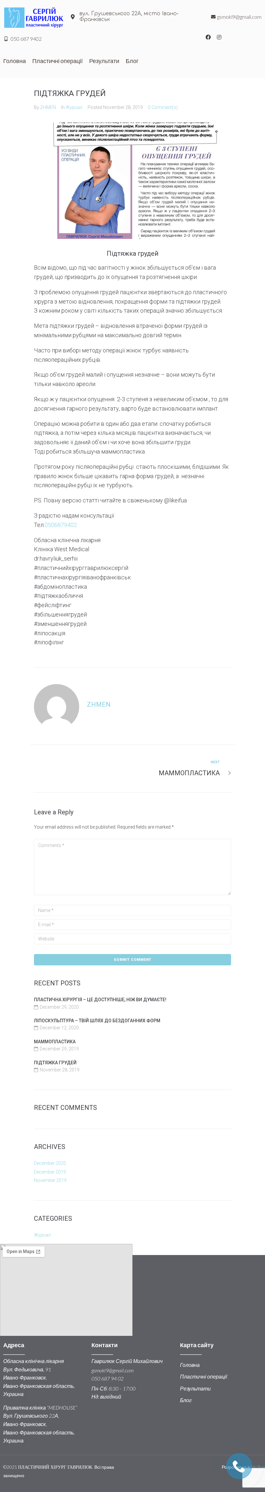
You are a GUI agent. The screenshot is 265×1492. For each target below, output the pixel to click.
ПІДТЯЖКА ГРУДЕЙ (55, 1062)
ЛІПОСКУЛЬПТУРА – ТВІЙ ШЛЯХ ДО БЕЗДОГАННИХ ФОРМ (97, 1020)
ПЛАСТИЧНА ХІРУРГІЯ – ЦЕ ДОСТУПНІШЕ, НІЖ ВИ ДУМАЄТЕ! (100, 999)
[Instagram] (219, 37)
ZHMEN (48, 107)
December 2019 (50, 1172)
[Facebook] (208, 37)
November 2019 (50, 1180)
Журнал (74, 107)
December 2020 (50, 1163)
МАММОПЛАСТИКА (55, 1041)
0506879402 (61, 524)
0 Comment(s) (163, 107)
